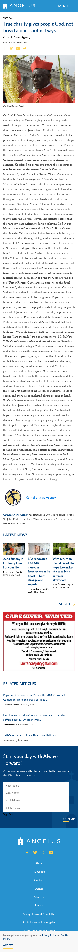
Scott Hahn (8, 572)
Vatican (8, 18)
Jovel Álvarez (59, 584)
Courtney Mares (11, 704)
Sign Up (69, 818)
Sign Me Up (10, 814)
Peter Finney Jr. (10, 724)
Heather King (34, 589)
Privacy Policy (49, 935)
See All (65, 604)
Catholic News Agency (16, 37)
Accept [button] (8, 945)
